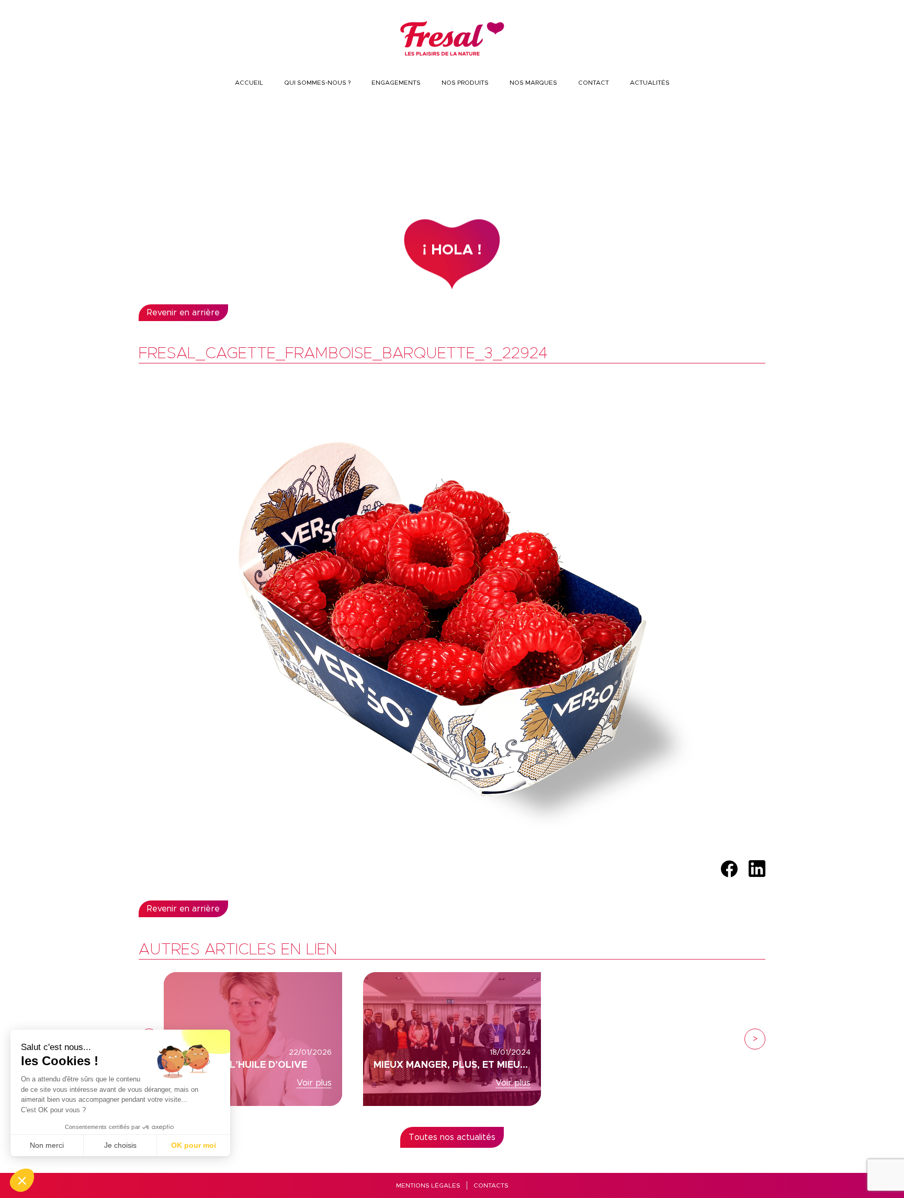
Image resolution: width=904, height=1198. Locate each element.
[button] (22, 1180)
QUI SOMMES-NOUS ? (317, 82)
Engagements (396, 82)
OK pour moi (193, 1145)
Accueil (249, 82)
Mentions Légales (428, 1185)
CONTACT (593, 82)
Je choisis (120, 1145)
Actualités (650, 82)
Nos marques (533, 82)
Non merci (47, 1145)
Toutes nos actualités (452, 1137)
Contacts (490, 1185)
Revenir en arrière (183, 313)
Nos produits (465, 82)
